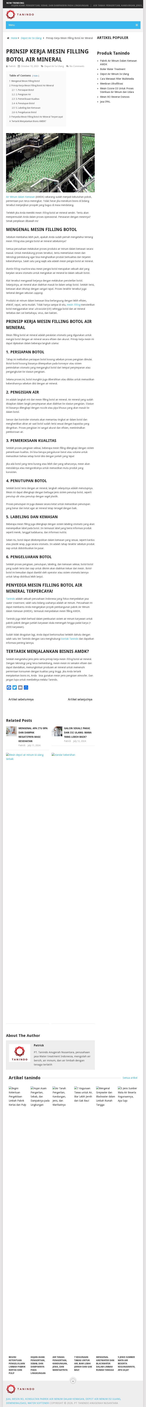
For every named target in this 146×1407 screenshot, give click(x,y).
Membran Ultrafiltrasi (111, 83)
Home (14, 38)
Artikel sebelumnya (20, 699)
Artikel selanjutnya (80, 699)
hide (35, 76)
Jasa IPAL (105, 101)
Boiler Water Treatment (112, 69)
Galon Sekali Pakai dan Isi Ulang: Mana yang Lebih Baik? (78, 732)
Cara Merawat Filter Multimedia (117, 78)
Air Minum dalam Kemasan (20, 196)
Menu (12, 25)
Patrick (39, 1045)
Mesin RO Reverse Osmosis (114, 96)
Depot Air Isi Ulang (31, 38)
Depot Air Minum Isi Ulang (114, 74)
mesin (73, 304)
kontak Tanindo (69, 638)
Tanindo (10, 598)
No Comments (77, 66)
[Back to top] (73, 1381)
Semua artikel (130, 1077)
